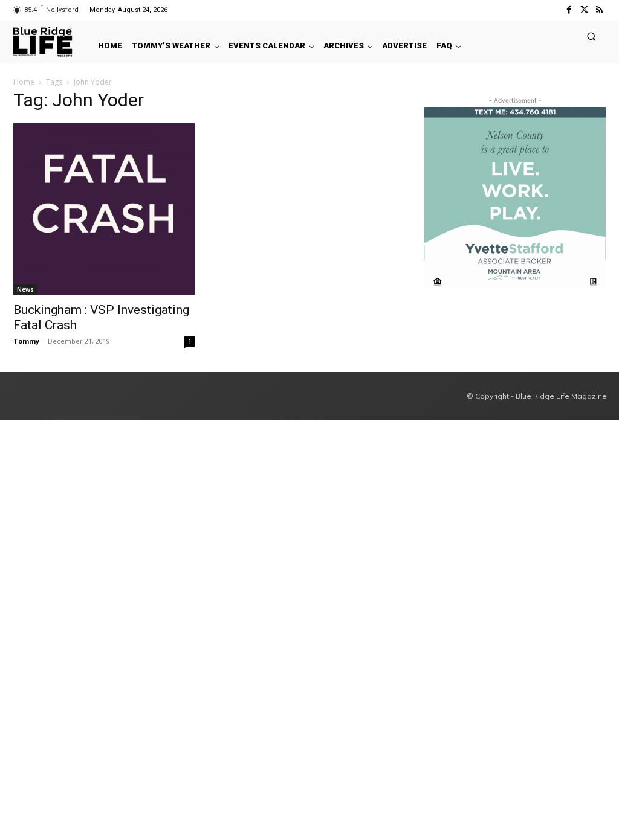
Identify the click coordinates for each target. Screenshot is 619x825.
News (25, 289)
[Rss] (599, 10)
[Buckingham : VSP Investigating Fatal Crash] (104, 209)
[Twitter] (584, 10)
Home (23, 82)
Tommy (26, 340)
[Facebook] (568, 10)
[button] (591, 36)
